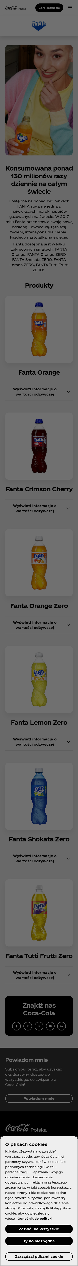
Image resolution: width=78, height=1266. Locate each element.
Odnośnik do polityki (35, 1218)
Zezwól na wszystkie (39, 1229)
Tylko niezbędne (39, 1241)
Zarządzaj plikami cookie (39, 1256)
